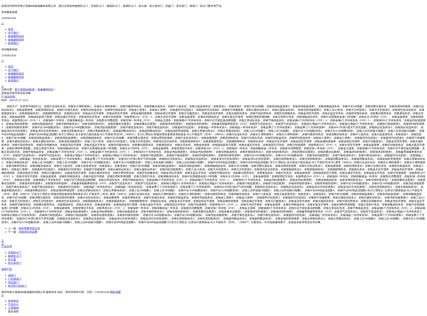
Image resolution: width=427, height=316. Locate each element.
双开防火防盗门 (17, 285)
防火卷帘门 (14, 263)
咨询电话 (13, 300)
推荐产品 (6, 269)
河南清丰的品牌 (28, 231)
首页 (10, 29)
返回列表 (9, 96)
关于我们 (13, 32)
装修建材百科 (16, 39)
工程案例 (13, 307)
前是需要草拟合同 (29, 228)
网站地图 (115, 292)
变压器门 (13, 282)
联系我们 (13, 43)
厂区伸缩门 (14, 278)
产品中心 (13, 304)
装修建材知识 (16, 36)
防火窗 (12, 259)
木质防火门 (14, 252)
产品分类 (6, 246)
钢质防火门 (14, 256)
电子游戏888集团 (25, 89)
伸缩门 (12, 275)
